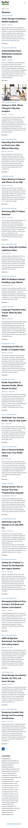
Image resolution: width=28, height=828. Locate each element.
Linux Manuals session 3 (8, 785)
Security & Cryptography (8, 806)
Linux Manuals (5, 779)
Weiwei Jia (5, 391)
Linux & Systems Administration (9, 47)
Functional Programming (8, 773)
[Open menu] (25, 3)
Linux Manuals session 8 (8, 794)
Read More (5, 43)
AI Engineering (5, 758)
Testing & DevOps (6, 812)
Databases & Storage (7, 767)
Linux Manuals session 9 (8, 796)
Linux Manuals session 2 (8, 783)
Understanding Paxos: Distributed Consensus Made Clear (12, 54)
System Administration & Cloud (9, 518)
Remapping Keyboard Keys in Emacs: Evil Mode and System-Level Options (14, 604)
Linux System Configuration (9, 798)
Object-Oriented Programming (9, 800)
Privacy (19, 823)
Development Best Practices (8, 343)
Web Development (6, 814)
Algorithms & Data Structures (9, 761)
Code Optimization (6, 765)
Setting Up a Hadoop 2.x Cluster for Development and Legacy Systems (13, 565)
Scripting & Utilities (6, 804)
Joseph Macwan (6, 495)
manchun (5, 114)
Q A (3, 253)
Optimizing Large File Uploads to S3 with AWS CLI (12, 525)
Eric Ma (4, 24)
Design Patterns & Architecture (9, 102)
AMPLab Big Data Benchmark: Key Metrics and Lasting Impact (13, 641)
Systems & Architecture (7, 15)
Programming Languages (7, 176)
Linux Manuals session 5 (8, 789)
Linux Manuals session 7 (8, 791)
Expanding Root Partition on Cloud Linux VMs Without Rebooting (13, 145)
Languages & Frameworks (7, 306)
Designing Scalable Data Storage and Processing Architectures (12, 715)
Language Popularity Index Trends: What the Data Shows (14, 312)
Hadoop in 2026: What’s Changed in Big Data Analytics (12, 108)
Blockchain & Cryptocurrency (9, 763)
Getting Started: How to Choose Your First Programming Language (12, 490)
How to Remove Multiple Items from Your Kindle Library (13, 453)
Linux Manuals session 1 (8, 781)
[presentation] (14, 92)
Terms (15, 823)
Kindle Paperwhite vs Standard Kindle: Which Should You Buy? (12, 385)
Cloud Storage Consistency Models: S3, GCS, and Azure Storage (14, 678)
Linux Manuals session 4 (8, 787)
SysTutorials (10, 823)
